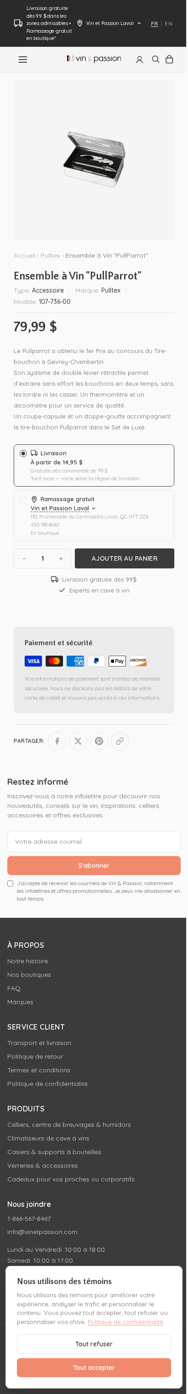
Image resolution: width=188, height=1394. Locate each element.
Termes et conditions (38, 1070)
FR (154, 23)
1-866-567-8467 (29, 1219)
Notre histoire (27, 961)
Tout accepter (94, 1368)
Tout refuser (94, 1344)
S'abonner (94, 865)
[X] (78, 741)
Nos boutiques (29, 975)
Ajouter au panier (125, 558)
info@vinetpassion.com (42, 1232)
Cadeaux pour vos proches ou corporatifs (71, 1179)
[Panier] (169, 60)
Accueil (24, 255)
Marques (20, 1002)
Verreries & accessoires (42, 1165)
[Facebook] (57, 741)
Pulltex (50, 255)
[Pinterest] (99, 741)
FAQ (14, 988)
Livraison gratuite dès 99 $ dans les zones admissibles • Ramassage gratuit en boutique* (49, 23)
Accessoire (48, 290)
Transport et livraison (39, 1043)
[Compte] (139, 59)
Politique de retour (35, 1056)
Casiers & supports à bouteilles (54, 1152)
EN (168, 23)
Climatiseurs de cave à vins (48, 1138)
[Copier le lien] (120, 741)
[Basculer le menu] (23, 59)
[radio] (94, 465)
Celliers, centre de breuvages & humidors (69, 1124)
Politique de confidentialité (47, 1084)
